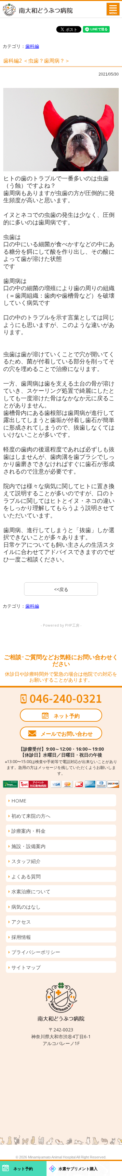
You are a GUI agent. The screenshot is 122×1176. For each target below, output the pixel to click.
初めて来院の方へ (30, 816)
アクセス (21, 921)
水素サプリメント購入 (78, 1168)
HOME (18, 800)
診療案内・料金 (28, 831)
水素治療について (30, 891)
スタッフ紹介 (26, 861)
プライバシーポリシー (35, 952)
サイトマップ (26, 967)
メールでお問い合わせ (67, 733)
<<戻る (61, 589)
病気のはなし (26, 906)
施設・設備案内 (28, 846)
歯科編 (32, 46)
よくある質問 (26, 876)
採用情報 (21, 937)
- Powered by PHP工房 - (61, 625)
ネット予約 (67, 715)
